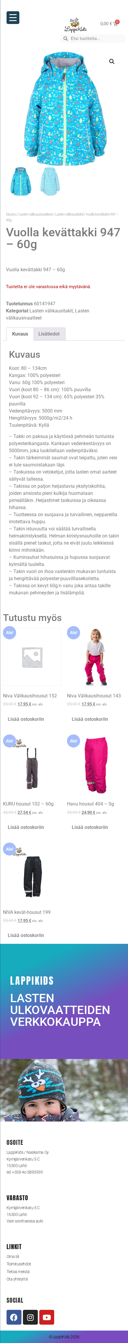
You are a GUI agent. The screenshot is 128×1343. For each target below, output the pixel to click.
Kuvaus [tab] (20, 334)
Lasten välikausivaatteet (35, 214)
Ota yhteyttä (17, 1279)
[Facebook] (14, 1317)
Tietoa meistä (18, 1271)
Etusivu (11, 214)
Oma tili (13, 1256)
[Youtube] (46, 1317)
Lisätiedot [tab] (49, 334)
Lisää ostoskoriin (26, 719)
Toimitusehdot (19, 1264)
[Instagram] (30, 1317)
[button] (112, 61)
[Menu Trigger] (13, 17)
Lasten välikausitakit (69, 214)
